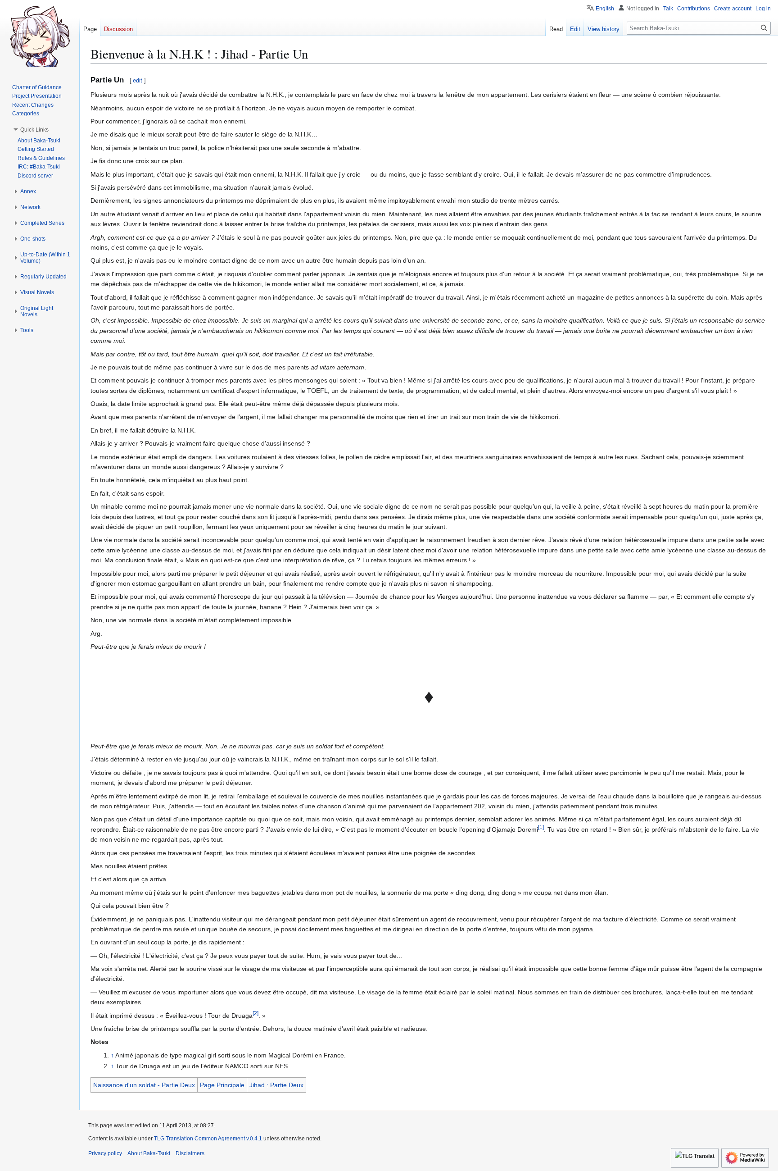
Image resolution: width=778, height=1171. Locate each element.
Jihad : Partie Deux (276, 1085)
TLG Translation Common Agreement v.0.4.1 (208, 1138)
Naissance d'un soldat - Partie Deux (144, 1085)
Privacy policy (105, 1153)
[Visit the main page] (40, 36)
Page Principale (222, 1085)
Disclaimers (190, 1153)
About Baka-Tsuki (148, 1153)
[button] (34, 130)
